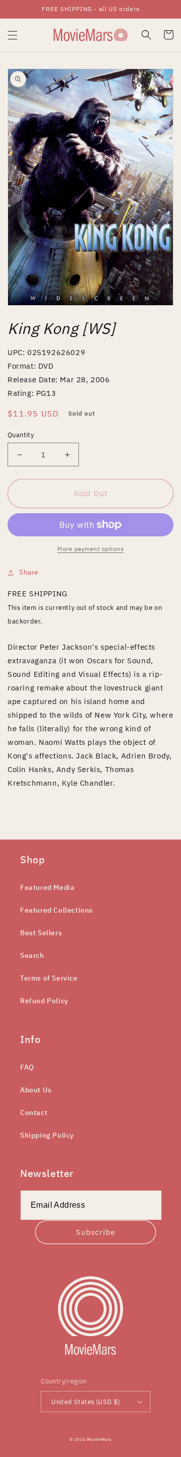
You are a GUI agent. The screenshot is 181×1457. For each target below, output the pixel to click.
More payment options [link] (90, 548)
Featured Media (47, 887)
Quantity (21, 435)
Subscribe (95, 1232)
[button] (13, 35)
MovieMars (99, 1439)
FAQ (27, 1067)
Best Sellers (41, 932)
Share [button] (29, 572)
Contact (33, 1112)
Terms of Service (49, 978)
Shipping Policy (47, 1135)
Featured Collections (56, 910)
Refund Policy (44, 1000)
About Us (36, 1089)
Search (32, 955)
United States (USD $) (85, 1402)
